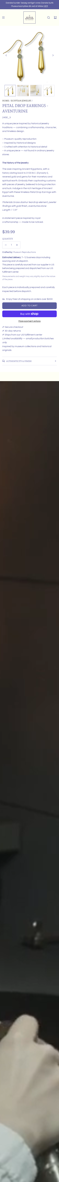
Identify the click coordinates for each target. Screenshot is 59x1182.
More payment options (29, 321)
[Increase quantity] (17, 245)
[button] (6, 55)
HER (46, 6)
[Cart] (55, 17)
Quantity (7, 238)
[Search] (48, 17)
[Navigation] (3, 17)
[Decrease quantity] (5, 245)
